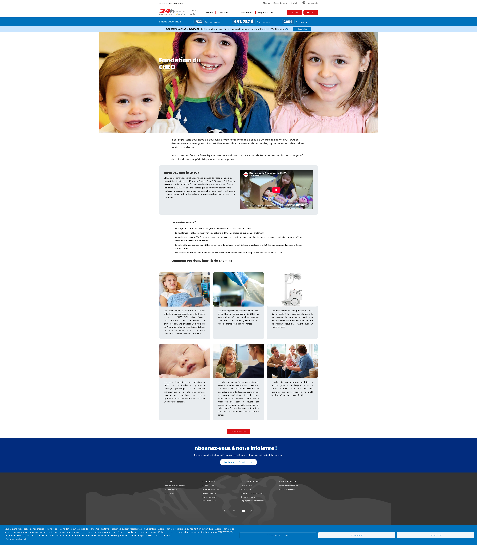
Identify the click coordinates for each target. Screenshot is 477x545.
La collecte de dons (244, 12)
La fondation (169, 493)
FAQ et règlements (287, 489)
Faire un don (246, 489)
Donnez (310, 12)
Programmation (209, 501)
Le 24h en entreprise (210, 489)
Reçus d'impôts (280, 3)
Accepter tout (435, 535)
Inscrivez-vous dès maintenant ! (238, 462)
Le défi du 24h (208, 486)
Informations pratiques (288, 486)
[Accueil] (172, 14)
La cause (208, 12)
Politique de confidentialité (16, 539)
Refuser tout (357, 535)
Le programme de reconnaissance (255, 501)
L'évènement (224, 12)
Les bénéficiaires (171, 489)
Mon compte (312, 3)
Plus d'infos (302, 29)
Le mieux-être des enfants (174, 486)
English (294, 3)
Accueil (162, 3)
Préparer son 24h (266, 12)
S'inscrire (294, 12)
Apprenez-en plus (238, 431)
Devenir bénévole (209, 497)
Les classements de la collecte (253, 493)
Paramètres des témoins (278, 535)
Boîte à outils (246, 486)
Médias (266, 3)
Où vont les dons (248, 497)
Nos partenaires (209, 493)
